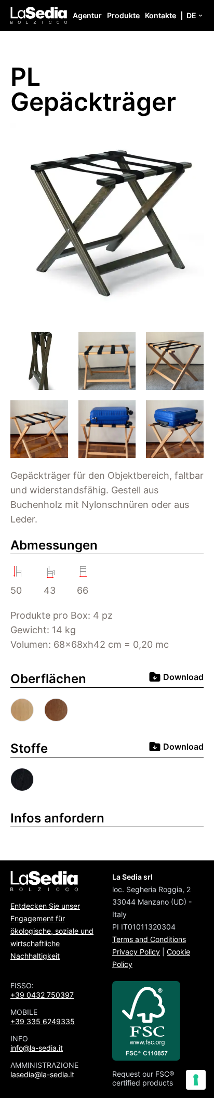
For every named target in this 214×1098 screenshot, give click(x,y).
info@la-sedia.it (36, 1047)
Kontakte (160, 15)
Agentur (87, 15)
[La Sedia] (39, 15)
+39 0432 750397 (42, 994)
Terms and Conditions (149, 939)
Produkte (123, 15)
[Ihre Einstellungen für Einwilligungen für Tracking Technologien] (196, 1080)
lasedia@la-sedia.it (42, 1074)
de (191, 15)
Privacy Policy (136, 951)
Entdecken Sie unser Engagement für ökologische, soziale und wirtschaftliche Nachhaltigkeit (51, 930)
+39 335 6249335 (42, 1021)
